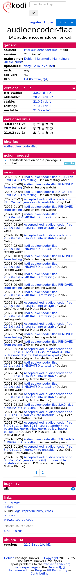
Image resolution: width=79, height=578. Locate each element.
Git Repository (57, 570)
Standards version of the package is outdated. (39, 162)
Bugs (38, 570)
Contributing (39, 573)
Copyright (51, 558)
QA (45, 79)
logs (17, 511)
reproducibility (32, 511)
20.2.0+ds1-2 (43, 97)
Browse (35, 79)
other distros (13, 531)
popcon (9, 515)
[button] (6, 160)
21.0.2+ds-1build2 (37, 544)
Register (35, 22)
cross (49, 511)
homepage (12, 502)
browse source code (18, 519)
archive (9, 61)
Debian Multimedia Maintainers (46, 58)
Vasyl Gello (32, 66)
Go (33, 13)
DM (52, 66)
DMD (19, 61)
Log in (48, 22)
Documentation (19, 570)
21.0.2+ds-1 (42, 101)
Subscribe (66, 22)
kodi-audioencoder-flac (41, 50)
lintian (8, 506)
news (8, 172)
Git (26, 79)
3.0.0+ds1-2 (42, 93)
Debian (9, 558)
